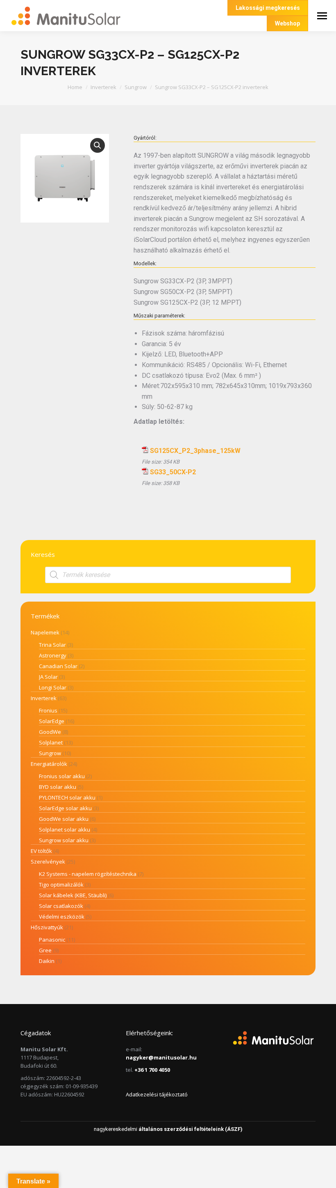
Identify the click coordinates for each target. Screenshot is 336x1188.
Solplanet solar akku (64, 829)
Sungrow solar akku (64, 840)
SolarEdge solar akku (65, 808)
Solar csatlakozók (61, 906)
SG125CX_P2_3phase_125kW (195, 451)
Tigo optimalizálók (61, 884)
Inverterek (44, 698)
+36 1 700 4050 (152, 1069)
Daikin (46, 961)
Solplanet (51, 742)
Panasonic (52, 939)
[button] (97, 145)
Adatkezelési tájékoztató (157, 1094)
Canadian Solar (58, 666)
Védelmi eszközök (61, 916)
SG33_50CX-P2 (173, 472)
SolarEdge (51, 721)
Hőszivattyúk (47, 927)
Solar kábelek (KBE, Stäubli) (73, 895)
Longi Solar (52, 687)
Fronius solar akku (62, 776)
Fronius (48, 710)
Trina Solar (52, 644)
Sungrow (50, 753)
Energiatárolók (49, 763)
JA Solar (48, 676)
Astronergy (52, 655)
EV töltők (41, 851)
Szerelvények (48, 861)
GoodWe (50, 731)
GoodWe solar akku (64, 819)
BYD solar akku (57, 786)
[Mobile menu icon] (322, 15)
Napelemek (45, 632)
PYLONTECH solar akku (67, 797)
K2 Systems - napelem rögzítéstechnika (87, 874)
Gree (45, 950)
